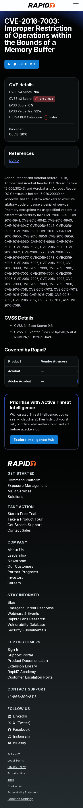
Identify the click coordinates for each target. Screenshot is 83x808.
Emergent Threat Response (31, 608)
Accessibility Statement (23, 792)
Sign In (13, 649)
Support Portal (20, 655)
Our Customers (20, 566)
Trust (11, 779)
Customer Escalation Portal (30, 677)
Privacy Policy (17, 767)
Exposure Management (27, 485)
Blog (11, 602)
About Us (16, 550)
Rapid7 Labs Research (26, 619)
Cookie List (15, 786)
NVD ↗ (14, 161)
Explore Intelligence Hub (34, 440)
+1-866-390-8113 (22, 696)
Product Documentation (28, 660)
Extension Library (22, 666)
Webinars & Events (23, 613)
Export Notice (16, 773)
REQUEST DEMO (21, 64)
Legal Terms (16, 760)
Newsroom (17, 561)
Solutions (15, 496)
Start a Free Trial (22, 513)
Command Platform (24, 480)
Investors (15, 577)
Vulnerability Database (26, 624)
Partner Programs (23, 572)
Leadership (17, 555)
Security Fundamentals (27, 630)
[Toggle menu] (76, 5)
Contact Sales (19, 530)
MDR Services (19, 491)
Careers (14, 583)
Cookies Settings (20, 799)
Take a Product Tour (25, 519)
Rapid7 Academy (22, 671)
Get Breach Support (25, 525)
